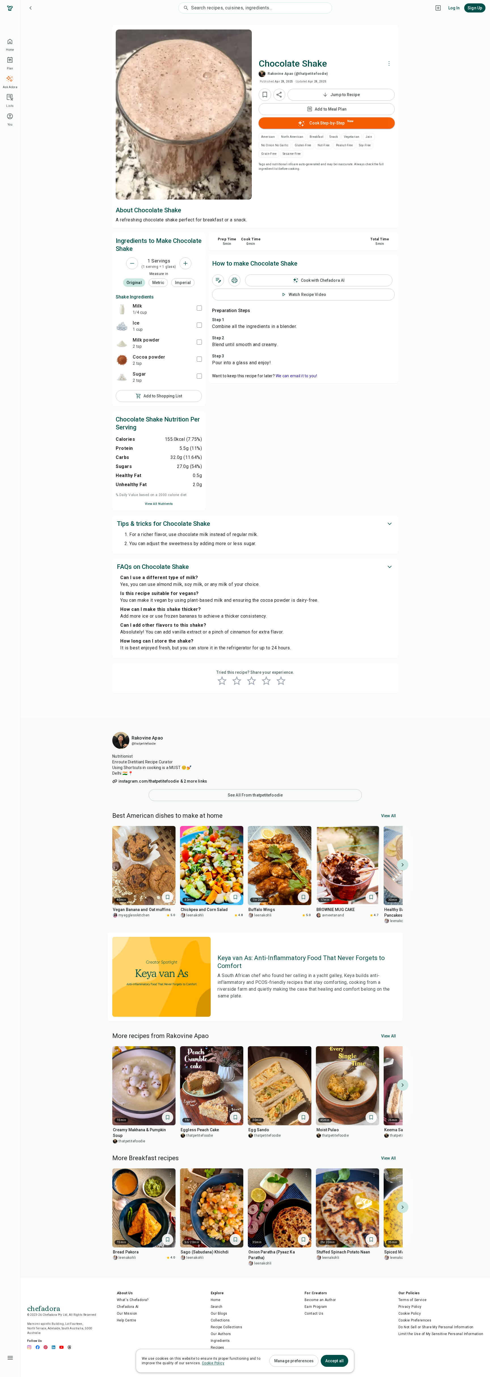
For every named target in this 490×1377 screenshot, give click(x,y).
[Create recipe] (438, 8)
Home (216, 1300)
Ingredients (220, 1341)
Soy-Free (365, 145)
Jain (369, 136)
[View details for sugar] (122, 377)
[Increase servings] (185, 263)
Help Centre (126, 1320)
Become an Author (320, 1300)
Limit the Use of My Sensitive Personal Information (440, 1334)
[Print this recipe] (234, 280)
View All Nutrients (159, 504)
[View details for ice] (122, 326)
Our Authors (221, 1334)
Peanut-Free (344, 145)
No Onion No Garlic (274, 145)
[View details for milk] (122, 309)
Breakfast (317, 136)
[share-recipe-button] (279, 95)
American (268, 136)
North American (292, 136)
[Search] (185, 8)
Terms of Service (412, 1300)
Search (216, 1307)
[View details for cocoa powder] (122, 360)
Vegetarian (351, 136)
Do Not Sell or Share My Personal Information (436, 1327)
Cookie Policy (409, 1313)
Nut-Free (324, 145)
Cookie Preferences (414, 1320)
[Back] (30, 8)
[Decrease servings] (132, 263)
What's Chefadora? (133, 1300)
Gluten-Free (303, 145)
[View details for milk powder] (122, 343)
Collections (220, 1320)
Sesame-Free (292, 153)
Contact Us (314, 1313)
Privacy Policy (410, 1307)
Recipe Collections (226, 1327)
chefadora (43, 1308)
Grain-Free (268, 153)
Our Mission (127, 1313)
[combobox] (261, 8)
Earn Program (316, 1307)
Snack (334, 136)
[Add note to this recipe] (218, 280)
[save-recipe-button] (265, 94)
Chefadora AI (128, 1307)
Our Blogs (219, 1313)
